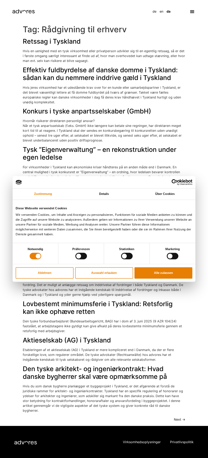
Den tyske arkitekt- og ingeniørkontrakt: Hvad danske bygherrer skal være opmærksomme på (95, 372)
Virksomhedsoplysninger (142, 442)
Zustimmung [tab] (43, 194)
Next (179, 419)
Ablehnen (44, 272)
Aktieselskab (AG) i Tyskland (67, 340)
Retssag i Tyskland (52, 41)
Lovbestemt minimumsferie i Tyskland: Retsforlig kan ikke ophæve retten (98, 307)
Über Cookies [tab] (165, 194)
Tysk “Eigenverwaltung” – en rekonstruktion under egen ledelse (99, 153)
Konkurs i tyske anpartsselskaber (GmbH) (87, 111)
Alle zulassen (163, 272)
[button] (192, 11)
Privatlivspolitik (182, 442)
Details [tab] (104, 194)
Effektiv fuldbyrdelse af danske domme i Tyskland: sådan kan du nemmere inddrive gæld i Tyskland (100, 74)
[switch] (81, 256)
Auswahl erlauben (104, 272)
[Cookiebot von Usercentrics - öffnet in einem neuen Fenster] (174, 182)
